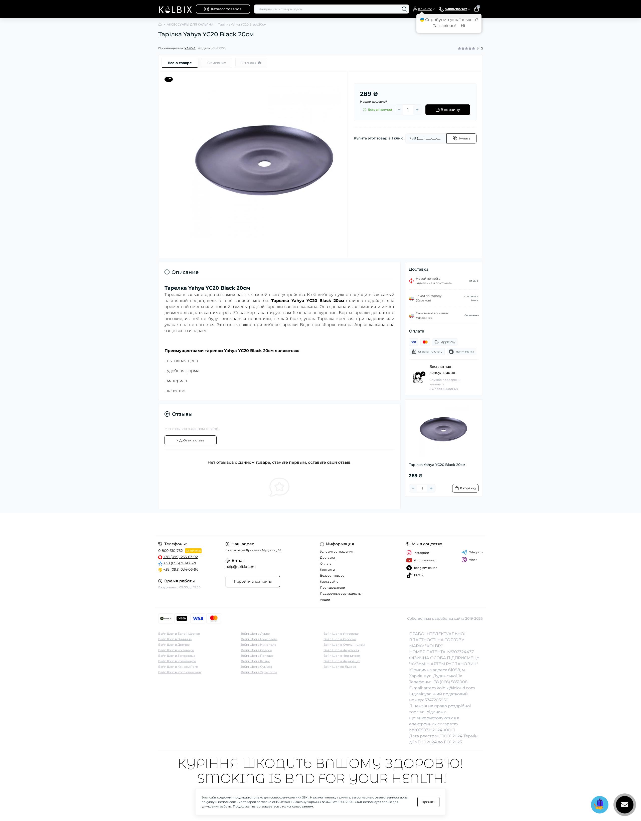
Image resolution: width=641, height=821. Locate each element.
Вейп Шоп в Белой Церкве (179, 633)
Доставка (327, 557)
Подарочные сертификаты (340, 593)
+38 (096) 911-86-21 (180, 563)
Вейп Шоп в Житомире (176, 650)
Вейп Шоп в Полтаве (257, 656)
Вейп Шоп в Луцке (255, 633)
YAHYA (190, 48)
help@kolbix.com (241, 566)
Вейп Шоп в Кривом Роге (178, 667)
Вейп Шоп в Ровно (255, 661)
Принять (428, 802)
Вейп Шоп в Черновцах (342, 661)
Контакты (327, 569)
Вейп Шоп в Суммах (256, 667)
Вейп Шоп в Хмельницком (344, 644)
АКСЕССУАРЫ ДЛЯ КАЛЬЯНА (190, 24)
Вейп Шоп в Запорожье (176, 656)
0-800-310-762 (170, 550)
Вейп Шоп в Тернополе (259, 672)
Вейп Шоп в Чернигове (342, 656)
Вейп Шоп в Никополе (258, 644)
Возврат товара (332, 575)
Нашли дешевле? (373, 101)
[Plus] (417, 110)
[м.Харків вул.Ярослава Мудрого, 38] (237, 524)
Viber (473, 560)
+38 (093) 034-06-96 (181, 569)
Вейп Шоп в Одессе (256, 650)
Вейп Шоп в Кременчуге (177, 661)
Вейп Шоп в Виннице (175, 639)
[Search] (404, 9)
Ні (463, 25)
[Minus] (399, 110)
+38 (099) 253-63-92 (180, 557)
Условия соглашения (336, 551)
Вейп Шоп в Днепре (174, 644)
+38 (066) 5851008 (449, 682)
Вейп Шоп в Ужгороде (341, 633)
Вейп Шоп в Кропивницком (179, 672)
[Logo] (175, 9)
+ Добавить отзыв (190, 440)
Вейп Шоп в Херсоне (340, 639)
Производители (332, 587)
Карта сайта (329, 581)
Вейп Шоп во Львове (340, 667)
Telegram (476, 552)
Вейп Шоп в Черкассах (341, 650)
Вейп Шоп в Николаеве (259, 639)
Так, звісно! (444, 25)
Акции (325, 599)
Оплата (326, 563)
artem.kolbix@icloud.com (449, 688)
